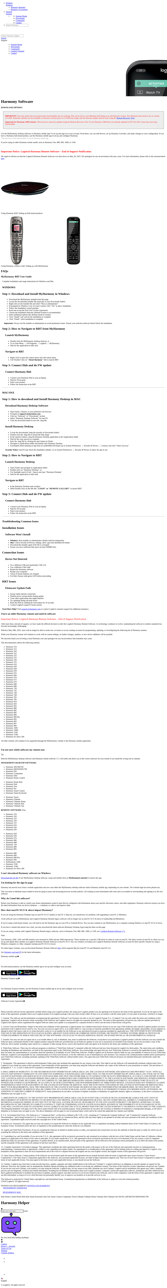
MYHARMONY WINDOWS (15, 1188)
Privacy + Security (8, 1246)
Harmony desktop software (19, 975)
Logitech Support (17, 51)
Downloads (20, 18)
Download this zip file (9, 878)
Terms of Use (6, 1248)
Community (20, 20)
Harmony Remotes (18, 7)
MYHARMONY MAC (12, 1192)
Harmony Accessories (19, 10)
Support (9, 12)
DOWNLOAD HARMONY (38, 1186)
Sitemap (4, 1251)
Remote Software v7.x (112, 931)
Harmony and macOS (12, 952)
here (2, 159)
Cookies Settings (7, 1253)
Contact (19, 23)
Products (9, 3)
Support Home (21, 16)
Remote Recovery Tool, (126, 118)
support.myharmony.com (31, 609)
